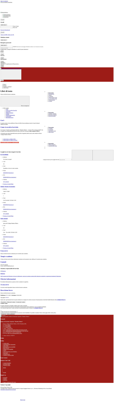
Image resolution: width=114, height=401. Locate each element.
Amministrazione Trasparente (9, 344)
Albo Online (5, 345)
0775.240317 (8, 326)
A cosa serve (8, 116)
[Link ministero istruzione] (6, 2)
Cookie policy (6, 343)
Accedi (2, 19)
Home (4, 84)
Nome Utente (16, 26)
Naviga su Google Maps (8, 184)
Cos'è (7, 109)
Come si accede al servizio (11, 110)
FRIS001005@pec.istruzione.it (9, 177)
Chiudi (2, 54)
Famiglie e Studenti (7, 86)
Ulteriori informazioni (10, 115)
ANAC (4, 350)
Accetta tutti (20, 302)
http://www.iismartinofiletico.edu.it (15, 333)
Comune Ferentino (7, 363)
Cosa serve (8, 111)
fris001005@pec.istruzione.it (17, 331)
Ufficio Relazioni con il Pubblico (10, 351)
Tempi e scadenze (9, 112)
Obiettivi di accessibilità (8, 349)
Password (15, 27)
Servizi (4, 85)
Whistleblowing (6, 354)
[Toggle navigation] (11, 74)
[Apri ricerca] (103, 155)
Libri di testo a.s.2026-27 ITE (9, 139)
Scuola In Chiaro (6, 365)
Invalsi (4, 372)
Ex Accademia (4, 154)
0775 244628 (6, 213)
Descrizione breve (9, 117)
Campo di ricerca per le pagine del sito (51, 159)
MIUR (4, 367)
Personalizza (3, 302)
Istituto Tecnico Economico (8, 186)
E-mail (14, 46)
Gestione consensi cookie (8, 355)
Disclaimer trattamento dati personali (8, 389)
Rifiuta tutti (11, 302)
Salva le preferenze (10, 314)
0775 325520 (6, 181)
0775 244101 (6, 245)
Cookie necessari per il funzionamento (9, 311)
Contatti (7, 114)
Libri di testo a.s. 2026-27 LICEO (10, 140)
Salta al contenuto (4, 1)
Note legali (5, 352)
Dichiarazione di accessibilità (9, 346)
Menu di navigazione (25, 105)
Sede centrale (4, 218)
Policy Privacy (6, 348)
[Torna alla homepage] (57, 68)
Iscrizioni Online (6, 364)
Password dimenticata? (5, 30)
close (2, 80)
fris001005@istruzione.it (8, 172)
